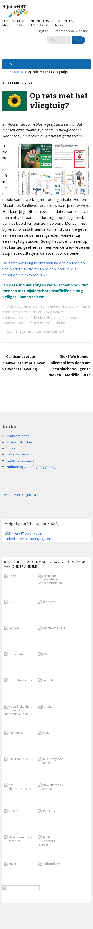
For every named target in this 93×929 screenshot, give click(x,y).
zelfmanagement (50, 331)
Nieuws (19, 72)
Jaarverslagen (17, 436)
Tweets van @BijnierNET (20, 494)
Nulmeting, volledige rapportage (32, 466)
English (42, 31)
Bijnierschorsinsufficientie (37, 306)
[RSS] (46, 914)
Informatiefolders (20, 460)
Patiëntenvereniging (22, 454)
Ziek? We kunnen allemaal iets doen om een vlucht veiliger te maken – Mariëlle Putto (70, 365)
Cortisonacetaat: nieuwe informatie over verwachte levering (23, 362)
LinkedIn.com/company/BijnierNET (30, 538)
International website (71, 31)
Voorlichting (55, 322)
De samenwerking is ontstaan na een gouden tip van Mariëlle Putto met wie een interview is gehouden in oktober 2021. (43, 268)
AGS (10, 306)
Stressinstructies (19, 442)
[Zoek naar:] (59, 39)
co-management (20, 331)
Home (6, 72)
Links (10, 448)
